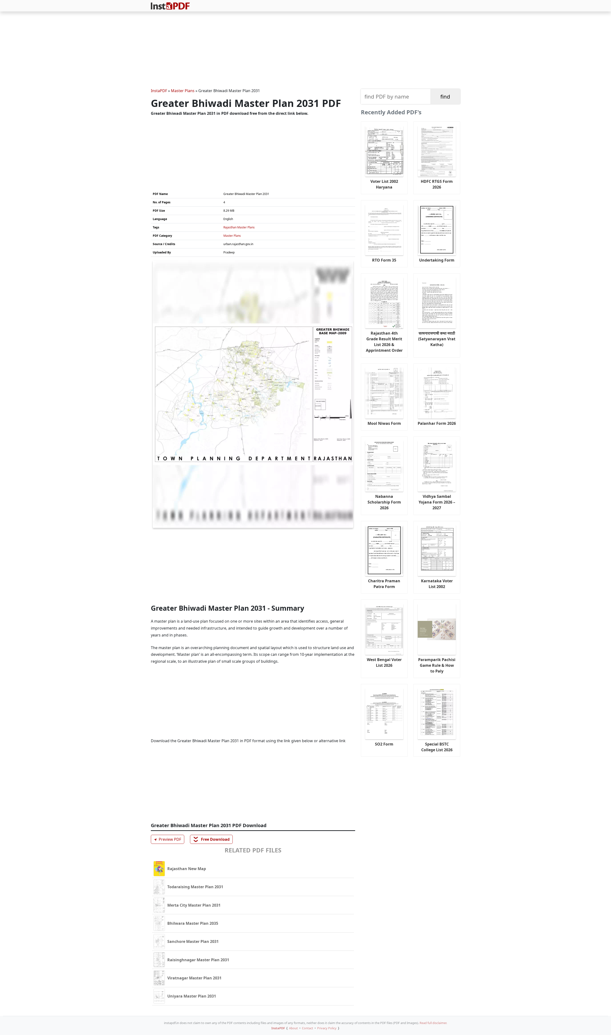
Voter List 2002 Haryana (384, 184)
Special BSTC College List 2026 (437, 746)
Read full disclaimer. (433, 1023)
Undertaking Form (436, 260)
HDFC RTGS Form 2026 (437, 184)
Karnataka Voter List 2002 (437, 583)
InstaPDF (159, 90)
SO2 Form (384, 744)
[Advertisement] (305, 50)
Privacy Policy (327, 1028)
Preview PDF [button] (167, 839)
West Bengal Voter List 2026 (384, 662)
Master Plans (183, 90)
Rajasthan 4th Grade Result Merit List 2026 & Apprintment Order (384, 342)
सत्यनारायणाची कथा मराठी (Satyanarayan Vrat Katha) (436, 339)
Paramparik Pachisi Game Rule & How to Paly (436, 665)
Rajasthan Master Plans (239, 227)
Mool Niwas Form (384, 423)
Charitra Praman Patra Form (384, 583)
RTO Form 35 (384, 260)
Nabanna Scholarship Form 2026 (384, 502)
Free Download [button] (212, 839)
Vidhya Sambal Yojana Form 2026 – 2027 (437, 502)
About (293, 1028)
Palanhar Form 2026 (437, 423)
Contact (307, 1028)
